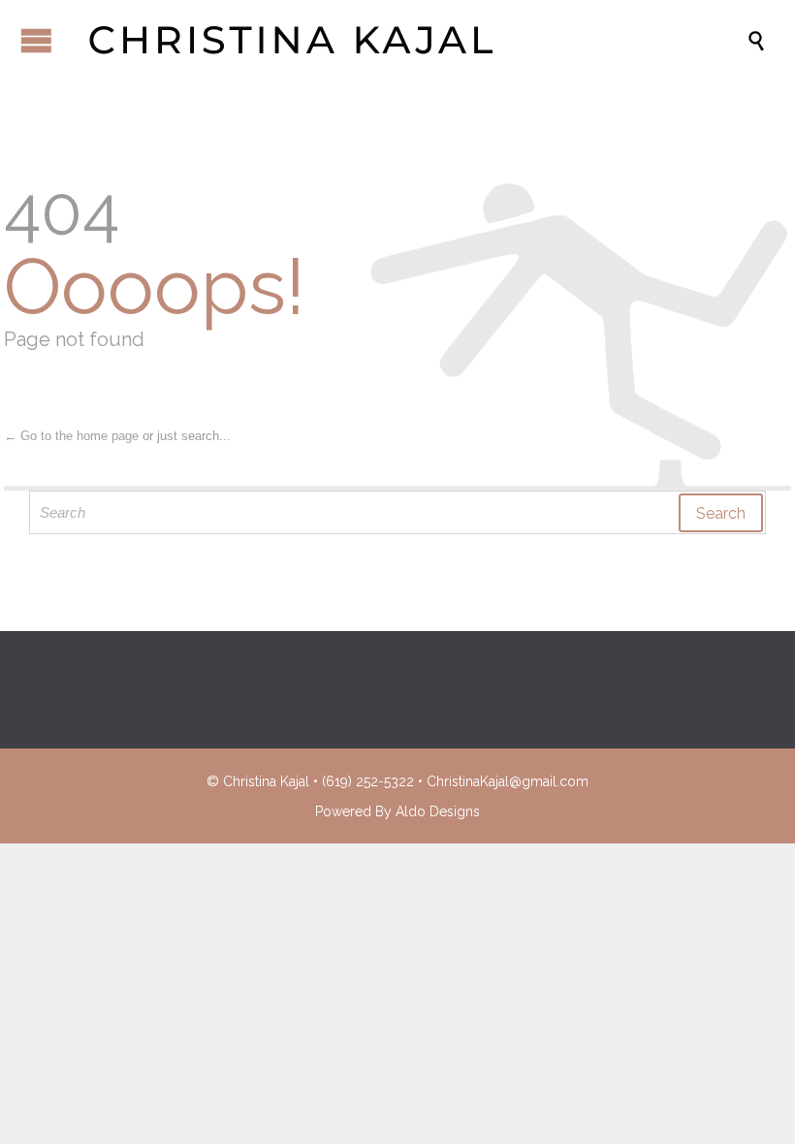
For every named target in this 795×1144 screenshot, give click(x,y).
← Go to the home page (71, 436)
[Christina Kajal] (407, 39)
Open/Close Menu (36, 40)
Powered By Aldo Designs (397, 811)
